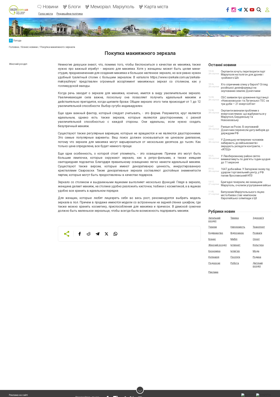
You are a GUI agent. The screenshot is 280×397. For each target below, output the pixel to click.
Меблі (233, 239)
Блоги (74, 6)
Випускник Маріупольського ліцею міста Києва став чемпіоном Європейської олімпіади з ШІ (242, 195)
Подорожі (214, 263)
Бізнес (212, 239)
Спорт (256, 239)
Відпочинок (237, 233)
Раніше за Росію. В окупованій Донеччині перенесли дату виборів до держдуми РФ (245, 130)
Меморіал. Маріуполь (112, 6)
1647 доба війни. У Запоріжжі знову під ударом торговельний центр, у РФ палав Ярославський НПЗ (245, 172)
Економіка (214, 251)
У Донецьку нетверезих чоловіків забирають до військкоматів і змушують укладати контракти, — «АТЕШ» (242, 144)
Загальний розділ (214, 219)
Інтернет (235, 245)
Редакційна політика (70, 13)
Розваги (257, 233)
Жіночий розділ (217, 245)
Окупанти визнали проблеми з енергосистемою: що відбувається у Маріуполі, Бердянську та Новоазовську (243, 115)
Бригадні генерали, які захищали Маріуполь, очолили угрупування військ (246, 183)
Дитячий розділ (258, 265)
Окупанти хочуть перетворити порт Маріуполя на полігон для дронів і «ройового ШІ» (243, 74)
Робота (234, 263)
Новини (50, 6)
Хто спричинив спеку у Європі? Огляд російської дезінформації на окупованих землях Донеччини (244, 87)
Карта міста (156, 6)
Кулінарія (213, 257)
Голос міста (45, 13)
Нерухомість (237, 226)
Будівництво (215, 233)
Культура (258, 245)
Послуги (235, 257)
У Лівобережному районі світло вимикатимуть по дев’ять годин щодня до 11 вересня (245, 159)
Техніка (234, 218)
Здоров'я (258, 218)
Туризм (212, 226)
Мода (256, 251)
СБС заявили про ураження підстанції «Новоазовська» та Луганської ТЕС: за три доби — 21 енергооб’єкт (245, 100)
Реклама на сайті (18, 395)
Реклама (213, 272)
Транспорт (259, 226)
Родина (257, 257)
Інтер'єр (235, 251)
